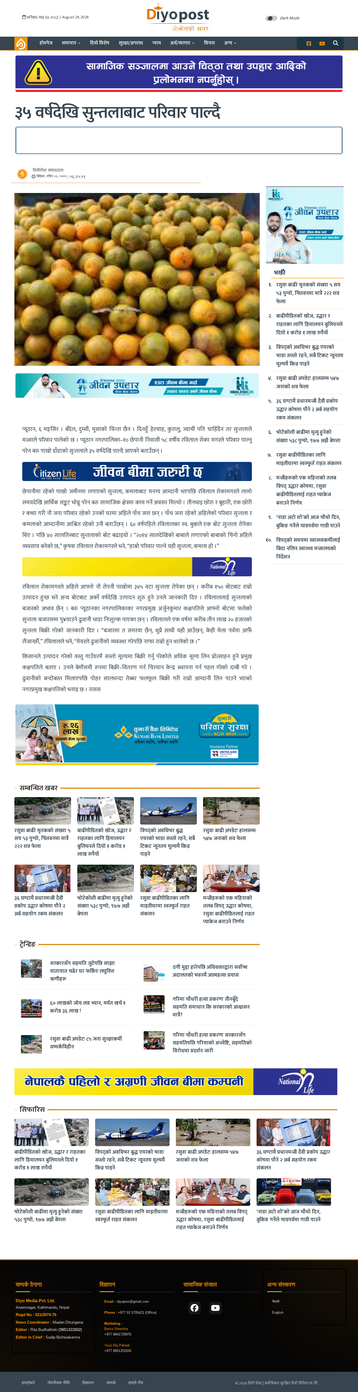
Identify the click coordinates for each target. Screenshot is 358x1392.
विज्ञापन (88, 1382)
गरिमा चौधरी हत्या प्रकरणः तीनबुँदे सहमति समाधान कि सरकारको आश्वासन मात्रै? (211, 1007)
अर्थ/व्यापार (180, 43)
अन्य (228, 43)
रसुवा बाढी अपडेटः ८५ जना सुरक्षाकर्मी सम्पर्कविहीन (86, 1043)
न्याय (156, 43)
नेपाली (275, 1301)
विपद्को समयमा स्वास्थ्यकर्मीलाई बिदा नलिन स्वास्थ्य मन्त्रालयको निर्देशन (308, 548)
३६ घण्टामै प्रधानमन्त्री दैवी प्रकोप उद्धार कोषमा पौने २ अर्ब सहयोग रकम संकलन (39, 906)
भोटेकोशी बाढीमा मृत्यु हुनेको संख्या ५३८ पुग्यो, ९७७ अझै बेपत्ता (105, 906)
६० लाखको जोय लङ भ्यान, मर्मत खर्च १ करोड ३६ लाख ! (88, 1007)
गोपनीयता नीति (58, 1382)
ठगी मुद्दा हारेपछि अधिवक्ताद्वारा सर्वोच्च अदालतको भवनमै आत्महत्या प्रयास (210, 971)
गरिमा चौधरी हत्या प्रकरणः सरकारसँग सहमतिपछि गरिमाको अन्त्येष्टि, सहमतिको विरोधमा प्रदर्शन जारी (212, 1043)
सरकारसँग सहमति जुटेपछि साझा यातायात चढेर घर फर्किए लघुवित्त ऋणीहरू (82, 971)
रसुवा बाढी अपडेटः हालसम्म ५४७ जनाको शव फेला (229, 834)
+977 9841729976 (117, 1334)
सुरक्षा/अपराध (131, 43)
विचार (209, 43)
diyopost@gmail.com (133, 1301)
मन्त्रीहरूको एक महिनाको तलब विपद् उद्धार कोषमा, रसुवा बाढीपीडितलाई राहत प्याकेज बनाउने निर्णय (228, 910)
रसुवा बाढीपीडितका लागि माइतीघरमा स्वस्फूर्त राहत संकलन (165, 906)
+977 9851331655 (117, 1351)
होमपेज (46, 43)
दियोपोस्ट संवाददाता (48, 170)
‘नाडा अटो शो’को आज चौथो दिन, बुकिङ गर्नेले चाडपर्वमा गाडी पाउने (308, 521)
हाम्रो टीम (135, 1382)
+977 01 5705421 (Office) (136, 1312)
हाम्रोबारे (28, 1382)
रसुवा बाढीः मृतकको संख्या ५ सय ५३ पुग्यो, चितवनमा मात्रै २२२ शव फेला (42, 838)
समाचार (69, 43)
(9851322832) (70, 1329)
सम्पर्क (111, 1382)
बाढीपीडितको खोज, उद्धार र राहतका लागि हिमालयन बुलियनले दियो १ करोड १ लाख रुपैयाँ (104, 842)
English (277, 1312)
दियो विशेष (99, 43)
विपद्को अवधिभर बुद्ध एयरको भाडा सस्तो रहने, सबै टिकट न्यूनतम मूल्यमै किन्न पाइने (167, 842)
